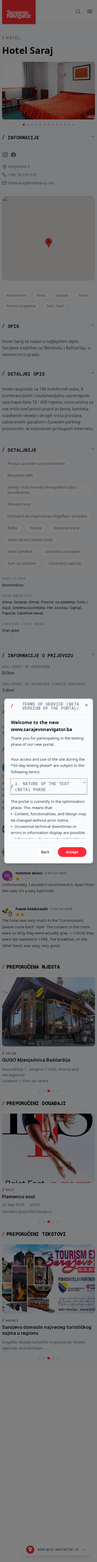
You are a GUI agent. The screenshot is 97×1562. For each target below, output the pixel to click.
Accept (72, 851)
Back (45, 851)
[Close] (86, 705)
